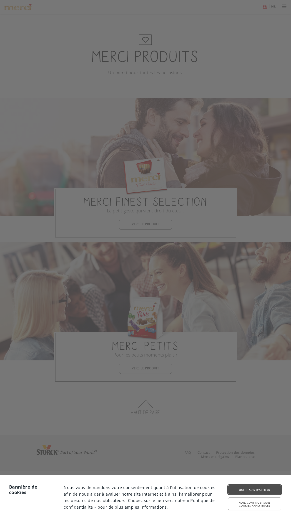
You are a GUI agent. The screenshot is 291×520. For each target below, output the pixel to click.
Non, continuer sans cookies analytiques (254, 504)
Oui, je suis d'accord (254, 490)
